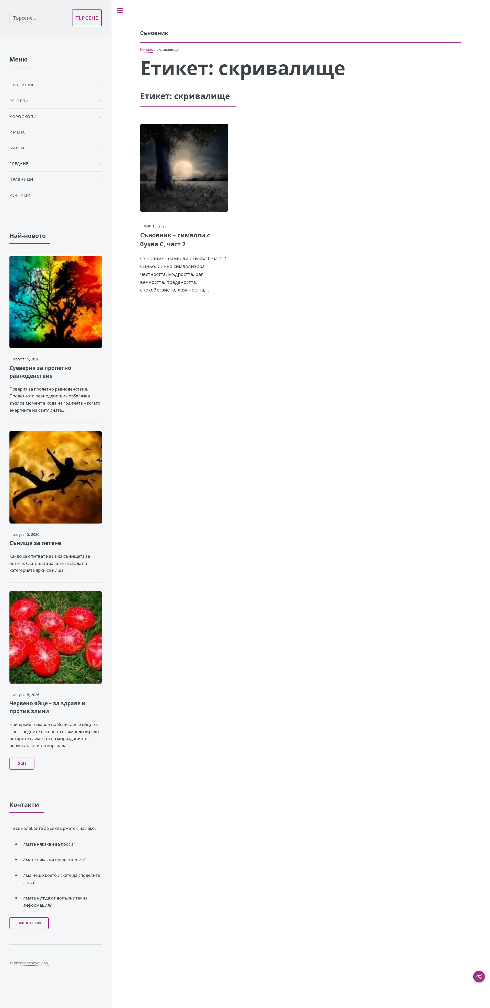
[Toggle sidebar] (120, 10)
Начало (146, 49)
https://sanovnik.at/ (31, 962)
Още (22, 763)
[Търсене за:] (39, 18)
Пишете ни (29, 923)
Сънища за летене (35, 542)
